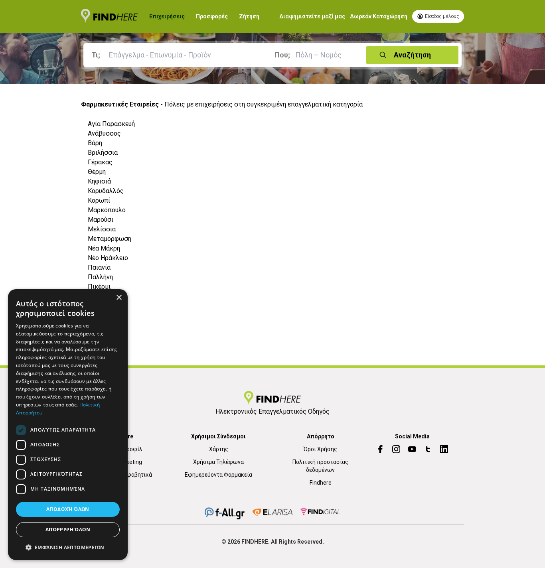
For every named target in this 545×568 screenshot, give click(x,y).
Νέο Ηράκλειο (108, 258)
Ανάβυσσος (104, 133)
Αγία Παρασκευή (111, 124)
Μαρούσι (100, 219)
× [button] (119, 298)
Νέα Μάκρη (104, 248)
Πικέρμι (99, 286)
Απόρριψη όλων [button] (67, 529)
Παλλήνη (100, 277)
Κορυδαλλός (106, 191)
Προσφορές (212, 16)
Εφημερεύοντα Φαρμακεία (218, 474)
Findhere (321, 482)
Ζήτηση (249, 16)
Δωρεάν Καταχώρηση (378, 16)
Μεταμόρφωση (109, 239)
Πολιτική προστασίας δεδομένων (320, 466)
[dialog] (68, 424)
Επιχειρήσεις (167, 16)
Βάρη (95, 143)
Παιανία (99, 267)
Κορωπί (99, 200)
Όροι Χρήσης (320, 449)
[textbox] (179, 55)
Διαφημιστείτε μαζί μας (312, 16)
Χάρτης (218, 449)
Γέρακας (100, 162)
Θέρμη (97, 172)
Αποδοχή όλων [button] (67, 509)
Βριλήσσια (103, 152)
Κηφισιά (99, 181)
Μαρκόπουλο (107, 210)
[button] (68, 547)
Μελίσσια (102, 229)
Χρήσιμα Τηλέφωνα (218, 462)
